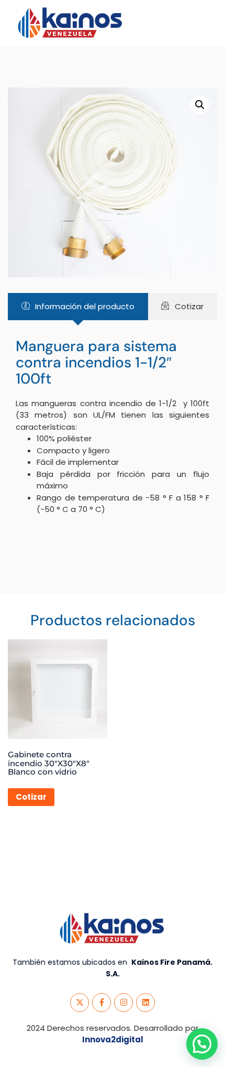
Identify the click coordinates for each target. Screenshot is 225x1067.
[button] (199, 104)
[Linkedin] (145, 1002)
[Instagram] (123, 1002)
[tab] (78, 307)
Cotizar (31, 796)
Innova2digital (112, 1039)
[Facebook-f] (101, 1002)
